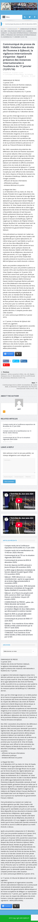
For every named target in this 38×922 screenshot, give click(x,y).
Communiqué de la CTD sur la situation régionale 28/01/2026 (16, 438)
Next (33, 383)
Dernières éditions (18, 74)
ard (10, 72)
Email (33, 76)
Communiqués (9, 74)
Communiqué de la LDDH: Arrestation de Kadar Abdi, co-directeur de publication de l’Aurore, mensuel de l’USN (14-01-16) (20, 387)
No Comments (29, 74)
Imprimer (26, 76)
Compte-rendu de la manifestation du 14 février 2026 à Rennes (17, 432)
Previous (6, 372)
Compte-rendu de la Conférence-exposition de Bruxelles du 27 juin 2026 (19, 425)
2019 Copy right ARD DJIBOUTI (19, 918)
